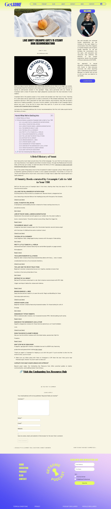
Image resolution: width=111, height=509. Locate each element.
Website (20, 428)
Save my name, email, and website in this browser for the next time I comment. (40, 436)
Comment (21, 399)
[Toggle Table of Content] (51, 115)
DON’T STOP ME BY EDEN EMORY (31, 149)
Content (91, 4)
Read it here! (18, 222)
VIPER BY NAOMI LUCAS (28, 142)
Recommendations (42, 53)
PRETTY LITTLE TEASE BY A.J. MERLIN (32, 132)
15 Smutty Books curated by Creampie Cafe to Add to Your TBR (34, 120)
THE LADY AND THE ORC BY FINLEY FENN (33, 136)
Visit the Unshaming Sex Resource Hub (45, 371)
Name (20, 418)
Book (82, 4)
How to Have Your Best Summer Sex (84, 447)
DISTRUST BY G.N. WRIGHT (29, 138)
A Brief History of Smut (23, 118)
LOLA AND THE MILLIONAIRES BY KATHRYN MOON (35, 122)
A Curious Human (81, 476)
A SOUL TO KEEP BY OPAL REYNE (31, 124)
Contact (72, 4)
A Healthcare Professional (83, 479)
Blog (53, 4)
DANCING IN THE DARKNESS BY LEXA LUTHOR (35, 145)
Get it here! (17, 211)
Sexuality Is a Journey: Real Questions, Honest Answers (33, 447)
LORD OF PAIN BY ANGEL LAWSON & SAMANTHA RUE (36, 126)
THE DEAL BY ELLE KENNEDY (30, 130)
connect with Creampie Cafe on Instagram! (26, 106)
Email (20, 423)
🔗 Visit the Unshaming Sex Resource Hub (28, 152)
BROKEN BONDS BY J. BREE (30, 140)
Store (34, 4)
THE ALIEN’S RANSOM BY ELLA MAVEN (32, 134)
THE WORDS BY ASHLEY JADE (30, 128)
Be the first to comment (48, 386)
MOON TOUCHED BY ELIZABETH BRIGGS (33, 147)
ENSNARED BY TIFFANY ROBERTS (32, 143)
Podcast (44, 4)
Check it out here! (19, 199)
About (63, 4)
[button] (85, 476)
